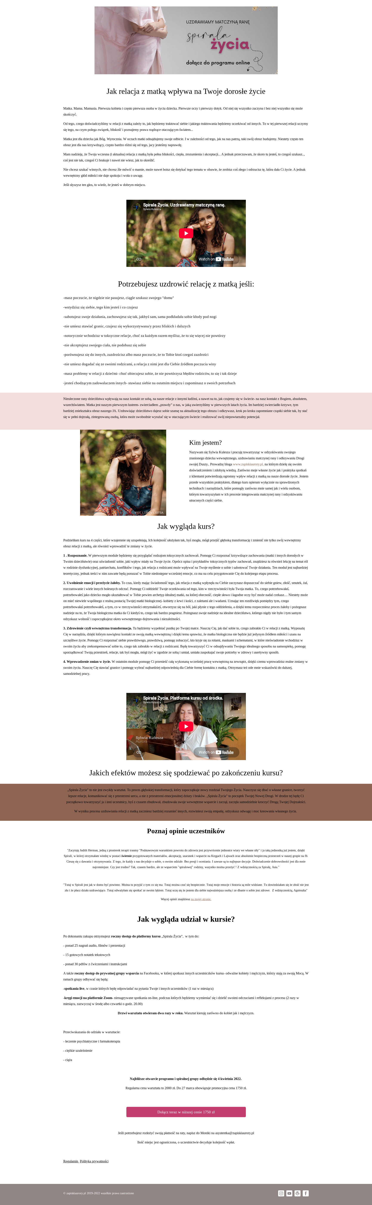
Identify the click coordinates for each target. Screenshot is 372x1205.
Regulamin (70, 1161)
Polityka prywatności (94, 1161)
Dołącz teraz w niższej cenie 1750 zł (186, 1112)
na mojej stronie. (201, 899)
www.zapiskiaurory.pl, (248, 464)
